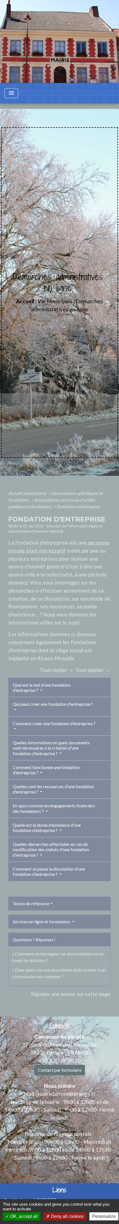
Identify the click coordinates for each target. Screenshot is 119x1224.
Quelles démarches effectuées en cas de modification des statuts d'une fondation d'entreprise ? (51, 849)
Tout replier (57, 670)
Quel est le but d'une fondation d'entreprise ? (42, 687)
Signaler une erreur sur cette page (71, 994)
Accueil (25, 301)
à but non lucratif (46, 550)
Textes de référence (31, 903)
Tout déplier (93, 670)
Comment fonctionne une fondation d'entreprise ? (46, 770)
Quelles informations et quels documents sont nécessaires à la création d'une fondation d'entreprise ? (51, 748)
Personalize (104, 1216)
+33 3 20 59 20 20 (59, 1060)
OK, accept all (23, 1216)
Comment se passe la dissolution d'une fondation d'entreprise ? (49, 871)
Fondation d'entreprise (78, 506)
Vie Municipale (55, 301)
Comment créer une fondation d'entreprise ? (54, 723)
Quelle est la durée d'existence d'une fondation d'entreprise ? (47, 827)
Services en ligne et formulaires (42, 921)
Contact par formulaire (59, 1070)
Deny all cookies (67, 1216)
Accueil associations (27, 493)
